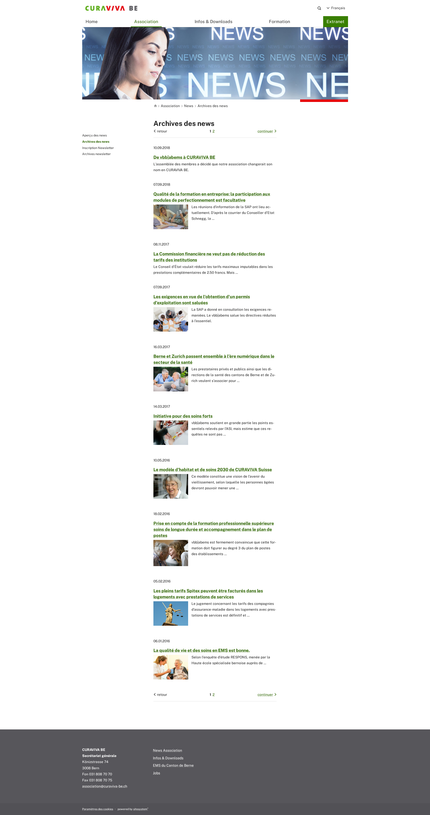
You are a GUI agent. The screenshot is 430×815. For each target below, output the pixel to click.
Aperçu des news (94, 135)
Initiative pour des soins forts (183, 416)
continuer (265, 131)
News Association (167, 750)
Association (170, 106)
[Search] (319, 8)
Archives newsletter (96, 154)
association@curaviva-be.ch (104, 786)
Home (92, 21)
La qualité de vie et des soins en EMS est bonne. (201, 650)
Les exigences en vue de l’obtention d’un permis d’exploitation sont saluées (201, 299)
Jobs (156, 773)
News (188, 106)
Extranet (335, 21)
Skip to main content (99, 16)
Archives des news (95, 141)
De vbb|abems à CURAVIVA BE (184, 157)
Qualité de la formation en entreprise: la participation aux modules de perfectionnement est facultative (211, 197)
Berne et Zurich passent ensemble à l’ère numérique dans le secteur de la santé (213, 359)
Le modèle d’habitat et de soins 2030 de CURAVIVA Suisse (212, 469)
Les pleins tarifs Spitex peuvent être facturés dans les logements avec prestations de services (208, 593)
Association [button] (146, 21)
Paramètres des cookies (97, 809)
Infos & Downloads (213, 21)
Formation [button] (279, 21)
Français (337, 8)
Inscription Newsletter (98, 148)
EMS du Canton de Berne (173, 765)
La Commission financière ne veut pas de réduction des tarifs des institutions (209, 256)
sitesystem (140, 809)
